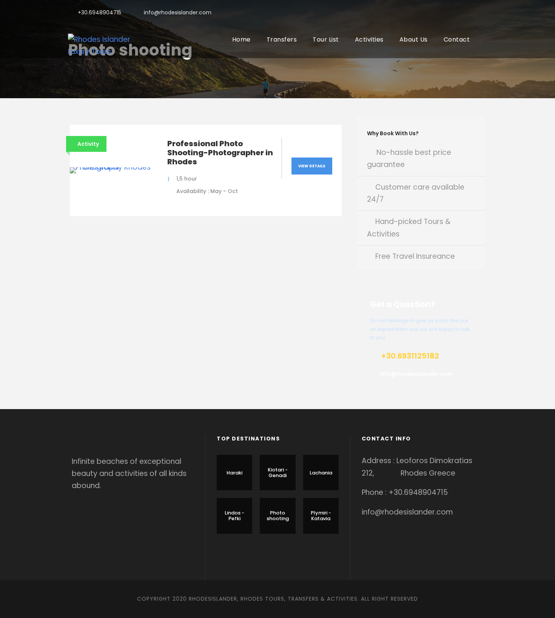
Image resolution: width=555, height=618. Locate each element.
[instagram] (485, 12)
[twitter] (473, 12)
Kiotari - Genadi (278, 472)
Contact (457, 39)
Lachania (321, 472)
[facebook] (449, 12)
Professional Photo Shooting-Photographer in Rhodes (220, 152)
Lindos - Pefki (234, 515)
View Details (311, 166)
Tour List (326, 39)
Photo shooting (278, 515)
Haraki (234, 472)
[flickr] (461, 12)
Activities (369, 39)
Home (241, 39)
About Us (413, 39)
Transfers (282, 39)
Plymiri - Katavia (321, 515)
